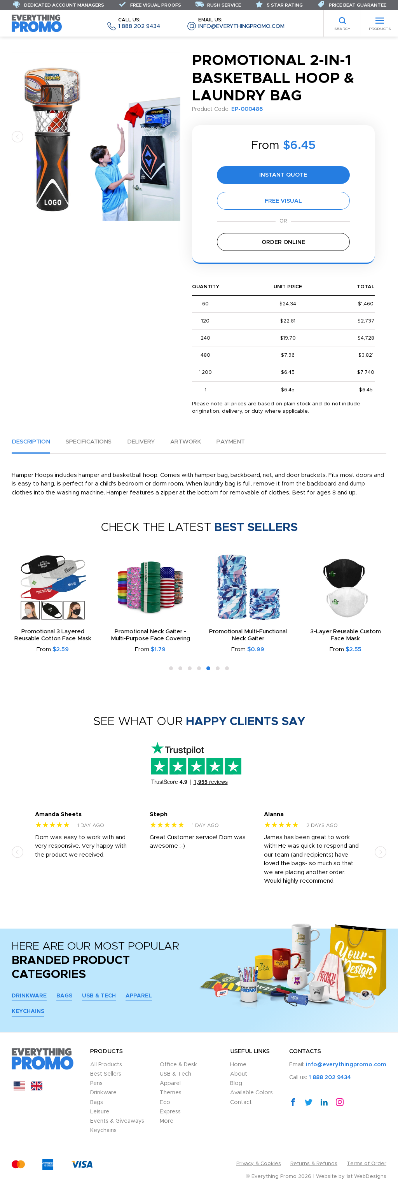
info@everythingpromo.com (241, 24)
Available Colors (251, 1092)
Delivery (141, 442)
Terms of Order (366, 1163)
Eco (165, 1102)
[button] (17, 136)
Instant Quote (283, 175)
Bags (64, 996)
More (166, 1121)
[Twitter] (308, 1102)
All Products (106, 1064)
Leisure (99, 1112)
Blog (236, 1083)
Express (170, 1112)
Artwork (185, 442)
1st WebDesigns (366, 1176)
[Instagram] (340, 1102)
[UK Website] (36, 1089)
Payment (230, 442)
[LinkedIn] (324, 1102)
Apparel (139, 996)
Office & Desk (178, 1064)
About (238, 1074)
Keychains (28, 1011)
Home (238, 1064)
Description (31, 442)
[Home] (37, 23)
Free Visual (283, 201)
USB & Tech (99, 996)
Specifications (89, 442)
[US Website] (19, 1089)
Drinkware (29, 996)
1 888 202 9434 (139, 24)
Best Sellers (105, 1074)
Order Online (283, 242)
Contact (241, 1102)
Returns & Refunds (313, 1163)
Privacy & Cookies (258, 1163)
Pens (96, 1083)
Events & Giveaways (117, 1121)
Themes (171, 1092)
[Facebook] (293, 1102)
